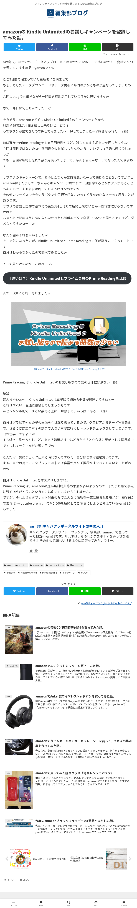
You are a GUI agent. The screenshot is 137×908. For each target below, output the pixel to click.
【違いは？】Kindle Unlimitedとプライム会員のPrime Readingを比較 (69, 369)
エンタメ (22, 565)
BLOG (9, 565)
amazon (11, 572)
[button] (126, 539)
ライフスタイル (56, 565)
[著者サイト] (31, 550)
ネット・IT (38, 565)
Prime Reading (49, 572)
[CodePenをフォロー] (36, 550)
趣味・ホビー (76, 565)
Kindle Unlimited (29, 572)
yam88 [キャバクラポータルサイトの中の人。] (66, 526)
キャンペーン (68, 572)
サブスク (85, 572)
